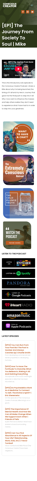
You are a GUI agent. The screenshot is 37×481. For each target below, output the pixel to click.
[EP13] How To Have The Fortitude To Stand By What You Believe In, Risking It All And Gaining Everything (18, 370)
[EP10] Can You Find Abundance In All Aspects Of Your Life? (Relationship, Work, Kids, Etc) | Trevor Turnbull (18, 438)
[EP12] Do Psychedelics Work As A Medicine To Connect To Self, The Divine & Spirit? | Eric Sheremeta (18, 391)
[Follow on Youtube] (32, 11)
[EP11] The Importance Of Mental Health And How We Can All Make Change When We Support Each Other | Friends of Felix (18, 414)
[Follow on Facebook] (23, 11)
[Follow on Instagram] (27, 11)
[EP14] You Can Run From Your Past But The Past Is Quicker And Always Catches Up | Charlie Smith (17, 349)
